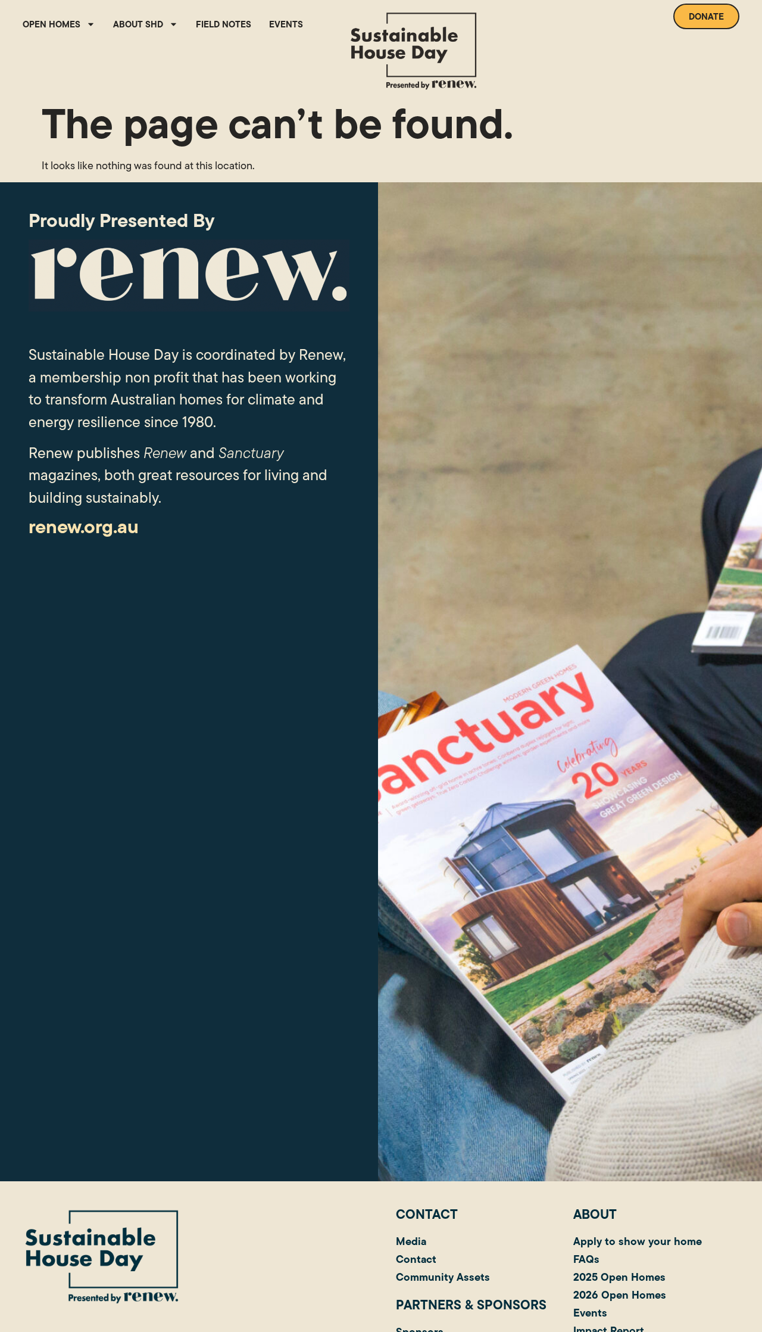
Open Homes (51, 24)
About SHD (138, 24)
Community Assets (443, 1277)
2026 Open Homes (619, 1295)
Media (411, 1241)
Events (286, 24)
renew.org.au (84, 526)
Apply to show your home (637, 1241)
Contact (416, 1259)
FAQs (586, 1259)
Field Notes (223, 24)
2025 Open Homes (619, 1277)
